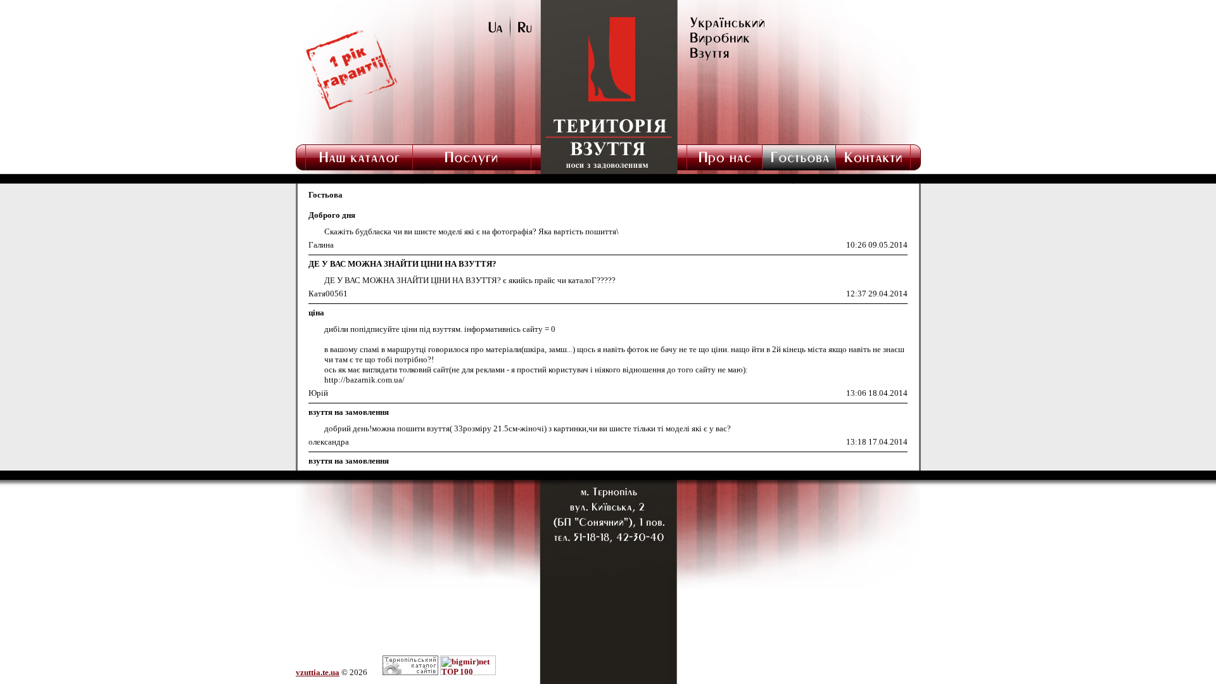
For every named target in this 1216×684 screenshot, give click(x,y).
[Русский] (520, 35)
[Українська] (499, 35)
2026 (358, 672)
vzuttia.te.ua (317, 672)
